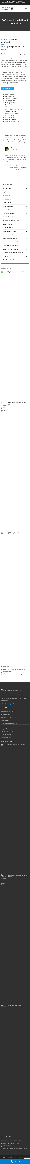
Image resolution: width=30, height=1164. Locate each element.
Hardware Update (8, 235)
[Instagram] (10, 704)
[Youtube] (13, 704)
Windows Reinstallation (8, 732)
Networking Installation (8, 711)
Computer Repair (8, 227)
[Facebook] (2, 704)
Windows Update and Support (12, 220)
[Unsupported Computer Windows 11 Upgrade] (4, 465)
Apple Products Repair (9, 231)
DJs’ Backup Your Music (14, 533)
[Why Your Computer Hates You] (4, 335)
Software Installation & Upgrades (13, 253)
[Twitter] (5, 704)
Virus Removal (7, 188)
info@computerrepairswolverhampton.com (15, 674)
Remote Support (8, 206)
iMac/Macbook (7, 195)
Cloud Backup (7, 202)
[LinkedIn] (8, 704)
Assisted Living (7, 185)
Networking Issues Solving (10, 238)
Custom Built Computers (10, 245)
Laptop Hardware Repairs (10, 249)
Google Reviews (6, 737)
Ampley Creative (23, 1157)
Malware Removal (8, 210)
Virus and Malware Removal (9, 723)
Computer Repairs (7, 726)
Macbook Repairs (6, 717)
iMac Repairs (5, 720)
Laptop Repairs (7, 224)
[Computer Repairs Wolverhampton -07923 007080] (9, 8)
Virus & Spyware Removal (10, 242)
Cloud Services (7, 256)
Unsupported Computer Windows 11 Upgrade (18, 403)
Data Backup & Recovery (10, 217)
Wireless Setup (7, 199)
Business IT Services (8, 213)
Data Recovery (6, 714)
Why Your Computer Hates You (17, 272)
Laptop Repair (7, 192)
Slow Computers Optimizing (11, 260)
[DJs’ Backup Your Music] (4, 596)
